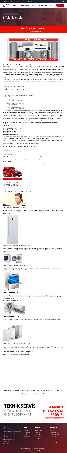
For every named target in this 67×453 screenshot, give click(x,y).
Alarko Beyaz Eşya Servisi (10, 94)
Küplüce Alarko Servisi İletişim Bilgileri (13, 96)
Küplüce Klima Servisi (12, 104)
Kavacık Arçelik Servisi (55, 434)
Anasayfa (15, 5)
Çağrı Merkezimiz (11, 99)
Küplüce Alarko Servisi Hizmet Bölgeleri (16, 108)
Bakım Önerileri (37, 436)
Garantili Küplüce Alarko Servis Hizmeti (16, 107)
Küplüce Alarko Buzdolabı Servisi (15, 100)
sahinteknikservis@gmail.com (10, 1)
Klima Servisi (37, 432)
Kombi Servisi (37, 434)
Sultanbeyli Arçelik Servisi (55, 442)
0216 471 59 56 (21, 1)
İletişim (62, 1)
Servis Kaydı (37, 438)
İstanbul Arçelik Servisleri (55, 432)
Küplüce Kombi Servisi (13, 105)
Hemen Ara (59, 5)
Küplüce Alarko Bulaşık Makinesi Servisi (16, 103)
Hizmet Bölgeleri (25, 5)
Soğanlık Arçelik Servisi (55, 438)
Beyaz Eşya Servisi (38, 430)
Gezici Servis (10, 98)
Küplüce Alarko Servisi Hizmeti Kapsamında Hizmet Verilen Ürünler (19, 95)
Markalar (34, 5)
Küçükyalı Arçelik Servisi (55, 440)
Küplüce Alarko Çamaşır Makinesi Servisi (16, 102)
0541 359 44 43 (30, 1)
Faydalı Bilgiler (43, 5)
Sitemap (52, 430)
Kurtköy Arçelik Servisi (55, 436)
